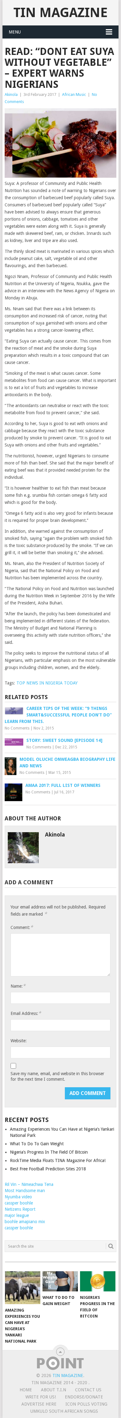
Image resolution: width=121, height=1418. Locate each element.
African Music (74, 94)
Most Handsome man (25, 1190)
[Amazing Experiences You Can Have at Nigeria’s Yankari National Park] (22, 1287)
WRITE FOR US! (40, 1396)
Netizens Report (20, 1209)
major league (17, 1215)
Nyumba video (18, 1196)
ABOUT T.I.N (53, 1389)
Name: (18, 986)
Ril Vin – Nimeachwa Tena (29, 1184)
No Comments (17, 728)
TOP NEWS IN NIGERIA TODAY (47, 682)
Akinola (11, 94)
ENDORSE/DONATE (84, 1396)
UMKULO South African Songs (64, 1411)
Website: (19, 1040)
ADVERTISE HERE (38, 1404)
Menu (15, 31)
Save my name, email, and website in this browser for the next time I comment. (57, 1076)
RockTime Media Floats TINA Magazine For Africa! (57, 1160)
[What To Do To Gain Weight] (60, 1281)
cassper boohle (19, 1202)
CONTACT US (88, 1389)
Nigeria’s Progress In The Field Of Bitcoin (49, 1152)
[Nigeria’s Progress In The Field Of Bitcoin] (97, 1281)
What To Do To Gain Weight (37, 1143)
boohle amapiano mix (25, 1221)
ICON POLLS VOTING (86, 1404)
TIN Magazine (60, 12)
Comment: (22, 927)
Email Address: (26, 1013)
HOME (26, 1389)
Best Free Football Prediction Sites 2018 (48, 1168)
